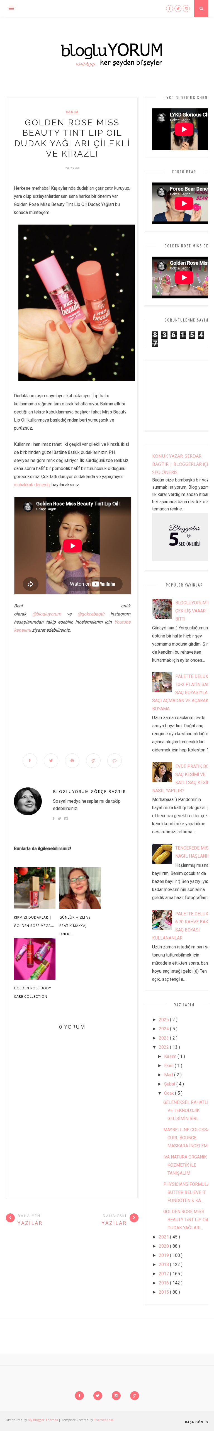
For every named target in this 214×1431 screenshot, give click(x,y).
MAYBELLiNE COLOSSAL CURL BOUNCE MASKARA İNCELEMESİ (188, 1137)
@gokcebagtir (90, 614)
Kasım (170, 1056)
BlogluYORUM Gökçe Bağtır (89, 791)
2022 (164, 1047)
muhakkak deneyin (32, 484)
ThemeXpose (104, 1420)
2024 (164, 1028)
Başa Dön (195, 1422)
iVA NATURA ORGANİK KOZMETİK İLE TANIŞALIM (185, 1165)
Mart (169, 1074)
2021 (164, 1237)
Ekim (169, 1065)
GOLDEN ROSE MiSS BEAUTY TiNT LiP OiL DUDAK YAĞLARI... (186, 1219)
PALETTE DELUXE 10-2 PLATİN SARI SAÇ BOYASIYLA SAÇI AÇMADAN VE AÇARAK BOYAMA (181, 692)
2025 (164, 1019)
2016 (164, 1283)
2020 (164, 1246)
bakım (72, 112)
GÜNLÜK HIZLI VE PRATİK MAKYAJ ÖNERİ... (75, 925)
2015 (164, 1292)
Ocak (169, 1093)
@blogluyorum (46, 614)
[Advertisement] (72, 682)
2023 (164, 1038)
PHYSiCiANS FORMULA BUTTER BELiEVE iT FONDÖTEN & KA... (186, 1192)
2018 (164, 1264)
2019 (164, 1255)
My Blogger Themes (43, 1420)
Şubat (170, 1084)
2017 (164, 1273)
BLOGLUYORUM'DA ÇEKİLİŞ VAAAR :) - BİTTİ (194, 611)
